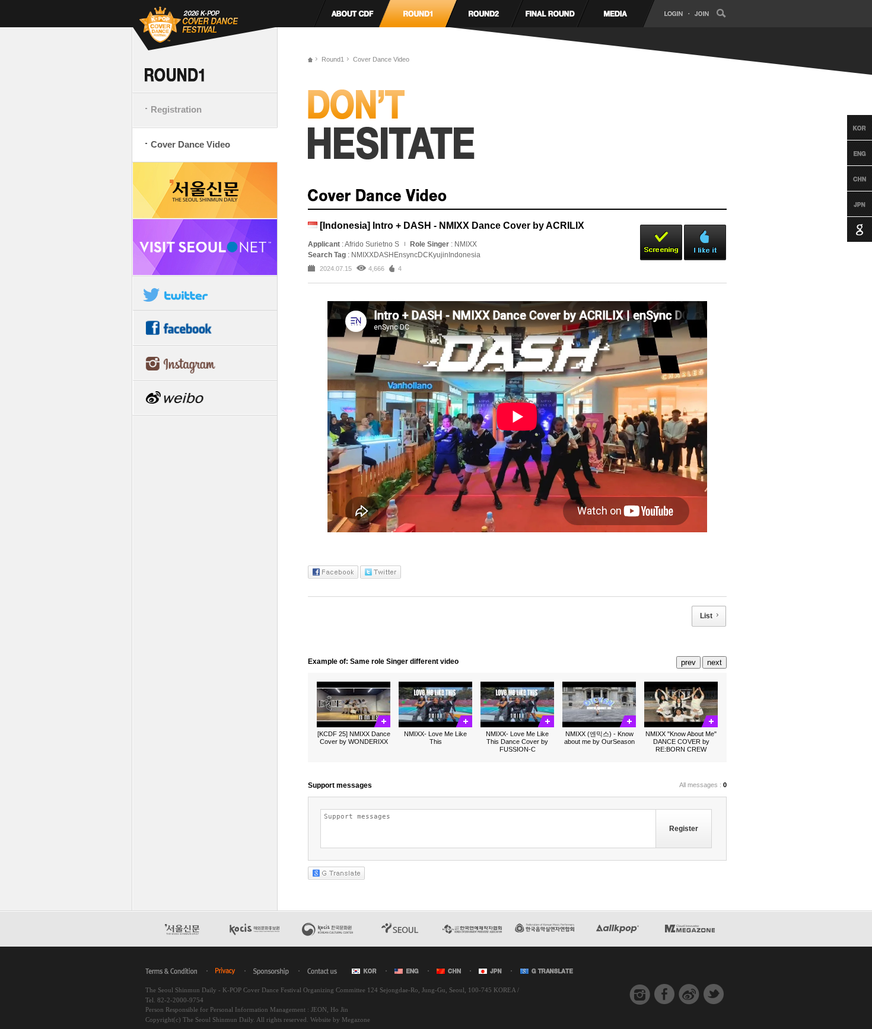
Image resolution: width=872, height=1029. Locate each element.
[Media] (615, 13)
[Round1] (418, 13)
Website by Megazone (340, 1019)
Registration (176, 109)
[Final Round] (550, 13)
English (848, 152)
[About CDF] (352, 13)
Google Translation (848, 229)
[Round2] (484, 13)
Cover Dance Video (190, 144)
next (714, 662)
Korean (848, 127)
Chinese (848, 178)
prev (688, 662)
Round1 (333, 59)
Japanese (848, 203)
